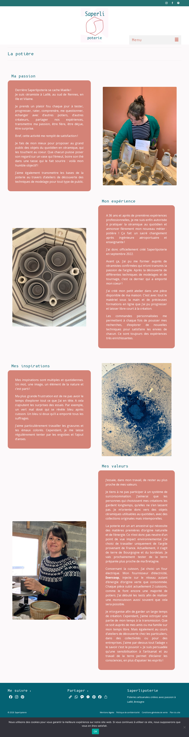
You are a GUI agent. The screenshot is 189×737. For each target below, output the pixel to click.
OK (95, 731)
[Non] (184, 727)
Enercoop (112, 578)
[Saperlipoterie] (94, 25)
